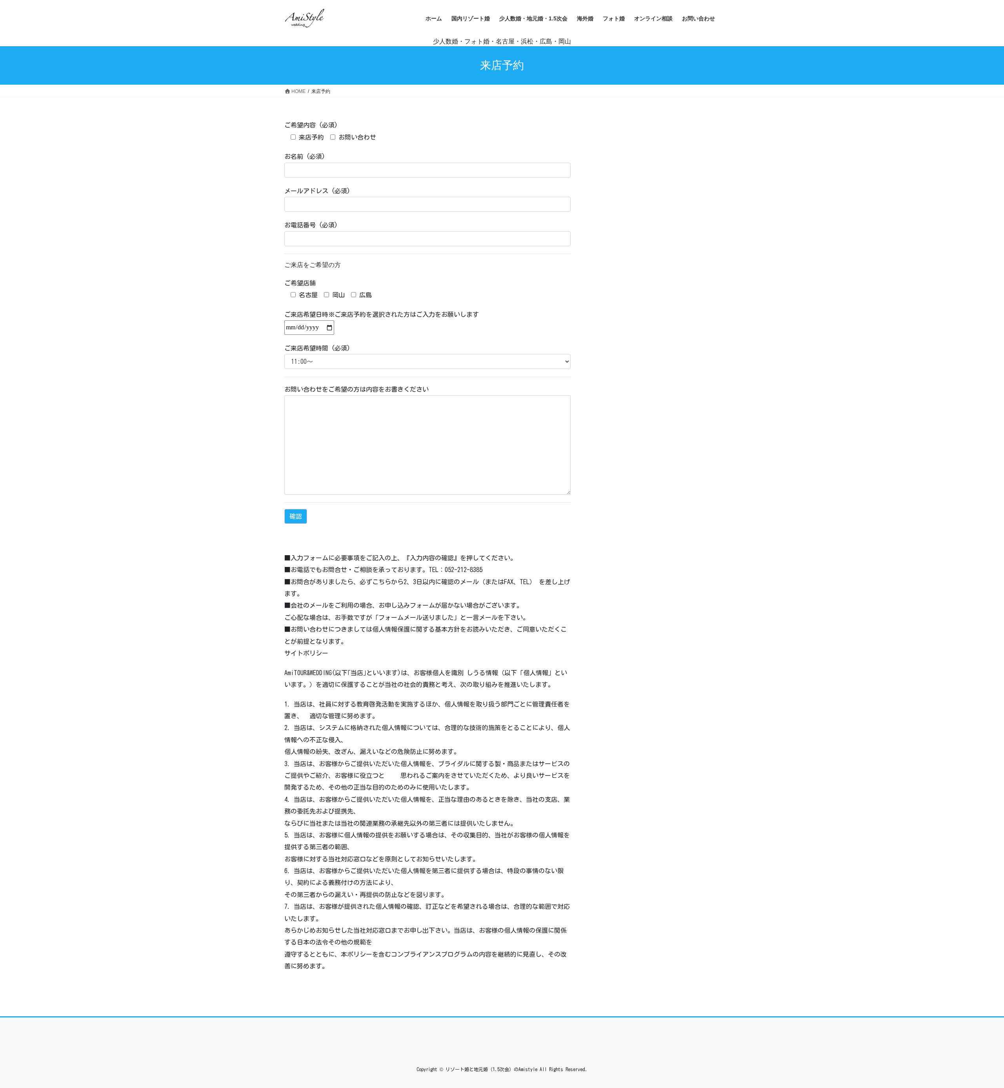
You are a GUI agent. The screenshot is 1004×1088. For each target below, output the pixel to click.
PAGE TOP (974, 1048)
